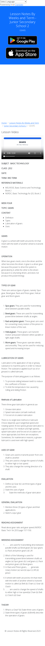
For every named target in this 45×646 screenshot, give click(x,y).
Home (4, 123)
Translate (19, 4)
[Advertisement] (22, 93)
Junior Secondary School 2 (15, 126)
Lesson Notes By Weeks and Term (24, 123)
